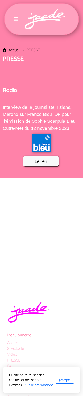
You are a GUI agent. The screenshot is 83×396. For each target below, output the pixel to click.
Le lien (41, 161)
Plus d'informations (38, 385)
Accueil (14, 49)
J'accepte (65, 380)
